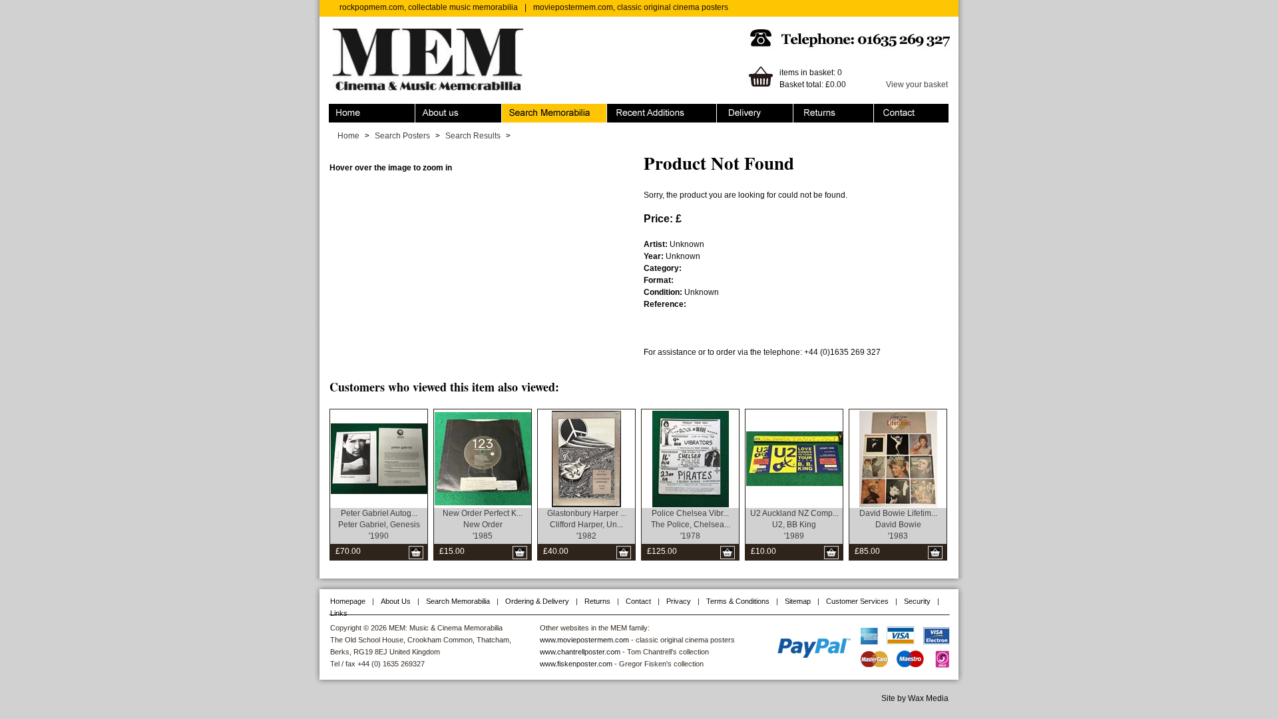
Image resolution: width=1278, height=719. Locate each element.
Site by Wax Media (915, 698)
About (426, 110)
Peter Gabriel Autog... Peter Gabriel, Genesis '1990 (379, 525)
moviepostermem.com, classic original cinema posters (630, 7)
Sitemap (798, 601)
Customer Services (857, 601)
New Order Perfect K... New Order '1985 (483, 525)
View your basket (917, 84)
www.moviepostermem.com (584, 640)
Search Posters (402, 135)
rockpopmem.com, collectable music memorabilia (428, 7)
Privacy (678, 601)
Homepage (347, 601)
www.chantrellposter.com (580, 652)
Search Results (473, 135)
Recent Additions (637, 110)
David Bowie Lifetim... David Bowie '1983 (898, 525)
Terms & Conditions (737, 601)
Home (340, 110)
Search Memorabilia (538, 110)
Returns (807, 110)
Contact (888, 110)
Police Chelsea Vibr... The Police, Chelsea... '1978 (690, 525)
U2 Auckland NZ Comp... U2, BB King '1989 (794, 525)
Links (338, 613)
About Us (396, 601)
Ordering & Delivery (752, 110)
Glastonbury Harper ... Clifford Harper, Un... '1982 (586, 525)
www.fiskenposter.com (576, 664)
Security (917, 601)
